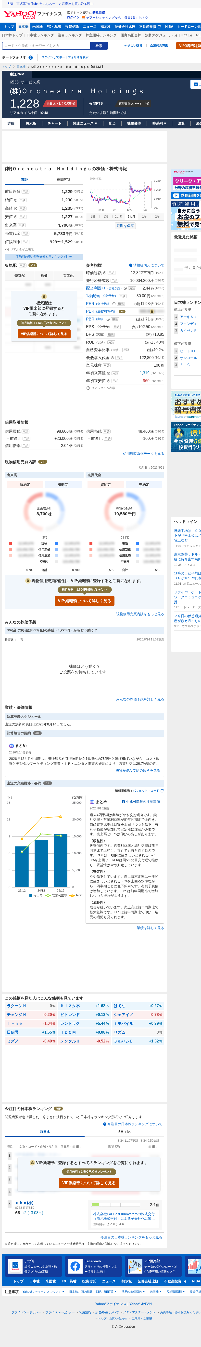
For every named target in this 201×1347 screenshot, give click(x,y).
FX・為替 (54, 26)
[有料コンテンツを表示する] (152, 311)
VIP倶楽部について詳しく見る (44, 334)
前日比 (45, 1132)
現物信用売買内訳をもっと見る (140, 614)
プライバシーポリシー (26, 1312)
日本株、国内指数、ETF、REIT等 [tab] (91, 1291)
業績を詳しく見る (150, 928)
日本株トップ (12, 35)
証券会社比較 (125, 26)
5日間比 (124, 1132)
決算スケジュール (159, 35)
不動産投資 (147, 26)
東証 (24, 179)
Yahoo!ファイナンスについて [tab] (42, 1291)
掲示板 (105, 26)
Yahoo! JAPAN (140, 1304)
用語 (25, 191)
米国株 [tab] (154, 1291)
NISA (169, 26)
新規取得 (98, 12)
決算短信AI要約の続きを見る (138, 770)
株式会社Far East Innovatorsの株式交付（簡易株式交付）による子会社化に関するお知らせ (124, 1216)
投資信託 (72, 26)
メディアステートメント (139, 1312)
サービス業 (30, 82)
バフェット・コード (146, 790)
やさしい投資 (133, 45)
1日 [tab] (92, 216)
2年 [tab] (157, 216)
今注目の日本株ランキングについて (134, 1124)
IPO (184, 35)
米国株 (37, 26)
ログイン (73, 17)
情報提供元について (148, 265)
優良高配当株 (131, 35)
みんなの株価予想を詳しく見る (140, 699)
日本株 (23, 26)
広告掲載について (107, 1312)
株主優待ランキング (101, 35)
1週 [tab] (105, 216)
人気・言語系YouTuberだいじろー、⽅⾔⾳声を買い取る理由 (50, 4)
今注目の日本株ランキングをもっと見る (131, 1237)
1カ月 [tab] (119, 216)
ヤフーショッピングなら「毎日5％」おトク (117, 17)
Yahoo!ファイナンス (110, 1304)
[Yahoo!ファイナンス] (33, 12)
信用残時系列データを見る (143, 454)
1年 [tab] (144, 216)
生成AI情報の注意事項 (143, 802)
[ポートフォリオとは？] (30, 57)
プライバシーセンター (60, 1312)
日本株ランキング (40, 35)
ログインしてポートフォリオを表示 (64, 57)
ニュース (90, 26)
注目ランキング (70, 35)
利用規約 (85, 1312)
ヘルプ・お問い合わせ (112, 1318)
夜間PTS (63, 179)
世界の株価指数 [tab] (131, 1291)
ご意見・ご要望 (141, 1318)
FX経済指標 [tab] (174, 1291)
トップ (9, 26)
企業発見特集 (159, 45)
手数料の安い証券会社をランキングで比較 (44, 256)
